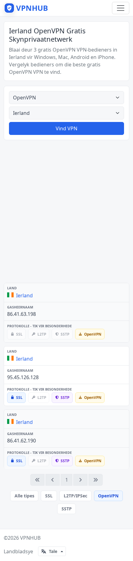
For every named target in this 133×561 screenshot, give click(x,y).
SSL (49, 496)
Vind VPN (66, 128)
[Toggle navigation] (120, 8)
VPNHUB (30, 537)
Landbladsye (18, 551)
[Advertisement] (66, 211)
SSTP (67, 509)
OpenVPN (108, 496)
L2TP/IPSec (75, 496)
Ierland (24, 295)
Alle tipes (24, 496)
